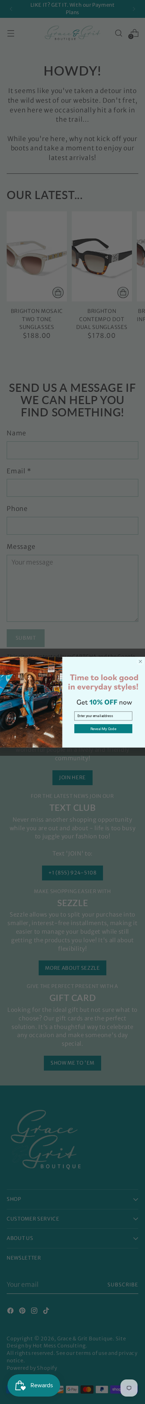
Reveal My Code (103, 728)
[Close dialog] (140, 661)
